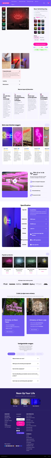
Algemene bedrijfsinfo (30, 439)
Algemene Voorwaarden (30, 440)
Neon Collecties (29, 416)
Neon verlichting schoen (7, 270)
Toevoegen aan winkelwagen (41, 44)
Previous (1, 146)
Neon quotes (28, 424)
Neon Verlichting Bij (43, 269)
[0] (48, 3)
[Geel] (35, 28)
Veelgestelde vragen (29, 445)
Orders (45, 456)
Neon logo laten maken (30, 422)
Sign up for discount (20, 423)
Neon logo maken (29, 427)
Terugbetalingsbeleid (30, 444)
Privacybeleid (28, 442)
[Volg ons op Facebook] (17, 430)
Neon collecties (13, 1)
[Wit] (42, 21)
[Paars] (35, 32)
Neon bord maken (29, 430)
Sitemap (27, 450)
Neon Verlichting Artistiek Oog (19, 270)
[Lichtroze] (35, 21)
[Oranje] (35, 24)
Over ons (36, 1)
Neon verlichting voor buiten (31, 425)
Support (12, 4)
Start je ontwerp (10, 331)
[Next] (48, 254)
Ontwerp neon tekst (22, 1)
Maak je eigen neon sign (30, 417)
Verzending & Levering (30, 447)
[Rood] (39, 21)
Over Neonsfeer (29, 437)
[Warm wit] (42, 32)
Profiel (49, 456)
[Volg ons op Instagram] (19, 430)
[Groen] (39, 24)
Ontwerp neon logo (30, 1)
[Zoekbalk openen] (44, 3)
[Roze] (39, 28)
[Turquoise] (39, 32)
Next (49, 146)
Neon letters (28, 419)
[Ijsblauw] (42, 24)
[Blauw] (42, 28)
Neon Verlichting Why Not (31, 270)
